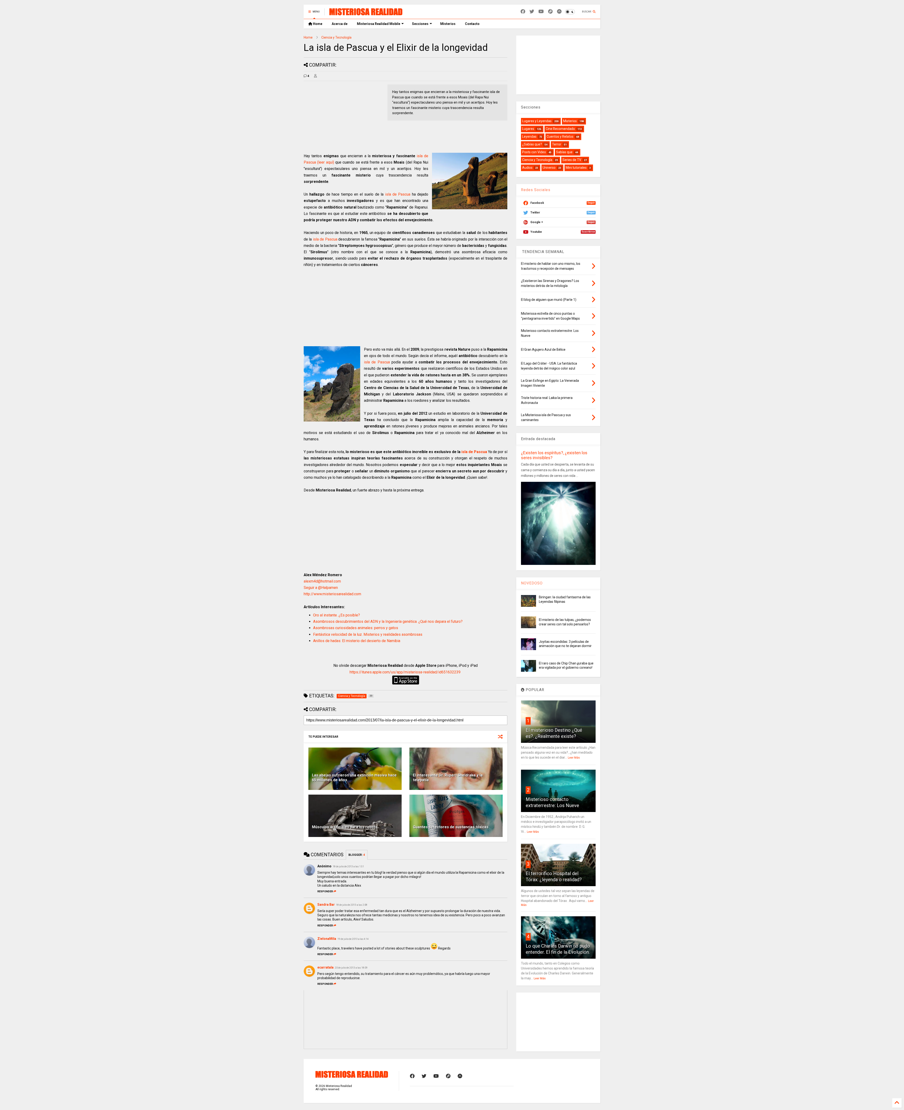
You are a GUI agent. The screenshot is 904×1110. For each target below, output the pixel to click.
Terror (556, 144)
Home (317, 24)
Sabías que (564, 152)
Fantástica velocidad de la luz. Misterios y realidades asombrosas (367, 634)
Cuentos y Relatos (560, 136)
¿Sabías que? (532, 144)
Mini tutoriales (576, 167)
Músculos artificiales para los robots (344, 827)
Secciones (420, 24)
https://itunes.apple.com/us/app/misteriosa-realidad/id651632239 (405, 672)
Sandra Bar (326, 904)
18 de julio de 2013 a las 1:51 (348, 866)
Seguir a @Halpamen (321, 587)
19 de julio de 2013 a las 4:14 (353, 939)
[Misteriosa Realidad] (365, 13)
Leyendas (529, 136)
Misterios (448, 24)
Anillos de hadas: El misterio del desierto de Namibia (356, 641)
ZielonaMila (326, 939)
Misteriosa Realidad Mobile (378, 24)
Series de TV (571, 160)
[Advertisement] (343, 117)
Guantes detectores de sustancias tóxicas (450, 827)
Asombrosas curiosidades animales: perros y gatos (355, 628)
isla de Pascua (398, 194)
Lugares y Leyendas (537, 121)
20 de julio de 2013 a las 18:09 (351, 967)
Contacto (472, 24)
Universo (549, 167)
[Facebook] (523, 11)
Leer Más (574, 757)
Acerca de (339, 24)
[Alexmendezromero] (550, 11)
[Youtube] (541, 11)
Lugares (528, 129)
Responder (325, 891)
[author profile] (315, 76)
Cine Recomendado (560, 129)
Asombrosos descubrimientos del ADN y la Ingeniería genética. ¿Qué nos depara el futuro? (388, 621)
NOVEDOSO (532, 583)
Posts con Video (534, 152)
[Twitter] (531, 11)
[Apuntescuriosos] (559, 11)
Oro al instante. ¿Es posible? (336, 615)
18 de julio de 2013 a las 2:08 (351, 905)
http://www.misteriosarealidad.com (332, 594)
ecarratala (325, 967)
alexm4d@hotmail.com (322, 581)
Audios (527, 167)
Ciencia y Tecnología (336, 37)
